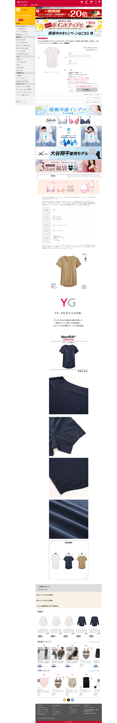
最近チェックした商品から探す (23, 45)
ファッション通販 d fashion (22, 95)
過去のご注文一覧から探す (22, 48)
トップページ (38, 7)
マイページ (54, 709)
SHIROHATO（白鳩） (42, 589)
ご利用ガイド (19, 59)
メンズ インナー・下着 (70, 7)
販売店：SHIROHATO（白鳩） (91, 47)
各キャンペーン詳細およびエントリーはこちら (79, 79)
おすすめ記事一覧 (56, 705)
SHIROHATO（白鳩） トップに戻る (91, 94)
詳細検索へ (18, 23)
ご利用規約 (18, 75)
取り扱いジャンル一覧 (43, 711)
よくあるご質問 (19, 67)
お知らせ (18, 64)
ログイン (21, 101)
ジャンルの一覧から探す (21, 42)
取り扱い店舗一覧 (42, 714)
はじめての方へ (19, 70)
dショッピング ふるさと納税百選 (23, 89)
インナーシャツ (80, 7)
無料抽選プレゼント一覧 (21, 34)
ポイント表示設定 (56, 711)
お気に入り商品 (41, 707)
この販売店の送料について (91, 49)
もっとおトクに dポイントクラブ (23, 92)
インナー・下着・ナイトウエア (58, 7)
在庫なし (40, 636)
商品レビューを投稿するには (93, 102)
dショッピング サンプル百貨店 (23, 86)
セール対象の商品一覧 (21, 28)
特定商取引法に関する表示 (22, 81)
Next (99, 651)
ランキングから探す (20, 51)
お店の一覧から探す (20, 39)
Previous (39, 651)
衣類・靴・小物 (46, 7)
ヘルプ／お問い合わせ (21, 61)
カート (53, 707)
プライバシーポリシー (21, 78)
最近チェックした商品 (43, 709)
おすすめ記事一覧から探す (22, 53)
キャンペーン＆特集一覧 (21, 31)
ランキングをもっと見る (94, 641)
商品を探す (40, 705)
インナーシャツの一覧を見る (93, 97)
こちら (53, 718)
